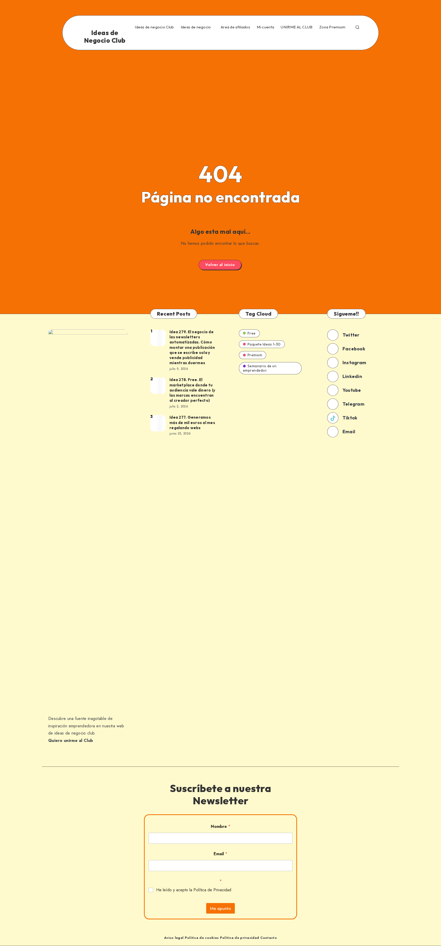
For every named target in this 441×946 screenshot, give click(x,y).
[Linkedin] (292, 39)
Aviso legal (173, 937)
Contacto (268, 937)
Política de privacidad (239, 937)
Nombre (220, 826)
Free (252, 333)
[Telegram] (347, 39)
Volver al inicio (220, 265)
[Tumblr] (325, 39)
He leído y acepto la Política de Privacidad (193, 890)
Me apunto (220, 908)
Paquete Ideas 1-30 (264, 344)
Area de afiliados (235, 27)
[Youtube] (336, 39)
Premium (255, 355)
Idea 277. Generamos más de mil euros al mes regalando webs (192, 422)
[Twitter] (281, 39)
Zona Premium (332, 27)
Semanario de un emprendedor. (260, 368)
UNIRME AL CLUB (296, 27)
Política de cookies (202, 937)
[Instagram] (303, 39)
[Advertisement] (220, 88)
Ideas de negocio (196, 27)
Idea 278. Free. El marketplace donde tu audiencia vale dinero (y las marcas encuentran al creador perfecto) (192, 390)
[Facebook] (270, 39)
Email (220, 853)
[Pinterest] (314, 39)
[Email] (358, 39)
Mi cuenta (265, 27)
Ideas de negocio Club (154, 27)
